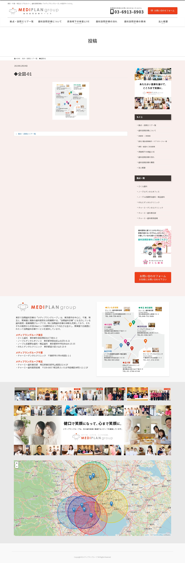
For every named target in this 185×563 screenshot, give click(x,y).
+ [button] (16, 463)
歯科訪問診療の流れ (146, 157)
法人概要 (141, 167)
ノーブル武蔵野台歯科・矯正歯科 (151, 197)
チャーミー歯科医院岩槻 (148, 218)
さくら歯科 (142, 186)
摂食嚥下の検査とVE (146, 152)
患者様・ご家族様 (144, 136)
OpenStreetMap (158, 535)
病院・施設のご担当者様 (146, 146)
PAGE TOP (178, 543)
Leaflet (147, 535)
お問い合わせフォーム (164, 10)
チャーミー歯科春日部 (147, 213)
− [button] (16, 466)
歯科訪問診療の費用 (146, 162)
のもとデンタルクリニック (149, 202)
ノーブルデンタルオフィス (148, 191)
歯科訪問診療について (147, 130)
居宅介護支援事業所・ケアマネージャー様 (152, 141)
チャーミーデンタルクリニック (150, 207)
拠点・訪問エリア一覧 (27, 133)
